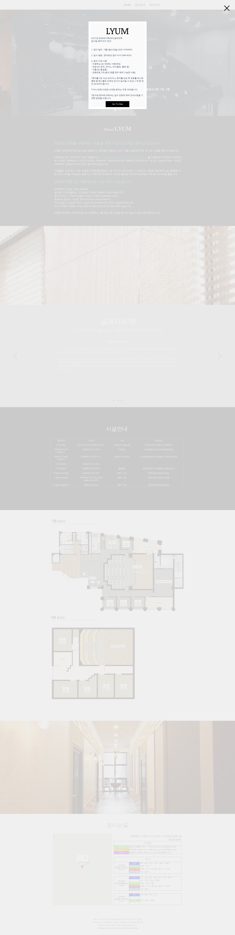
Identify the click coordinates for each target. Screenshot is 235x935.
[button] (227, 8)
